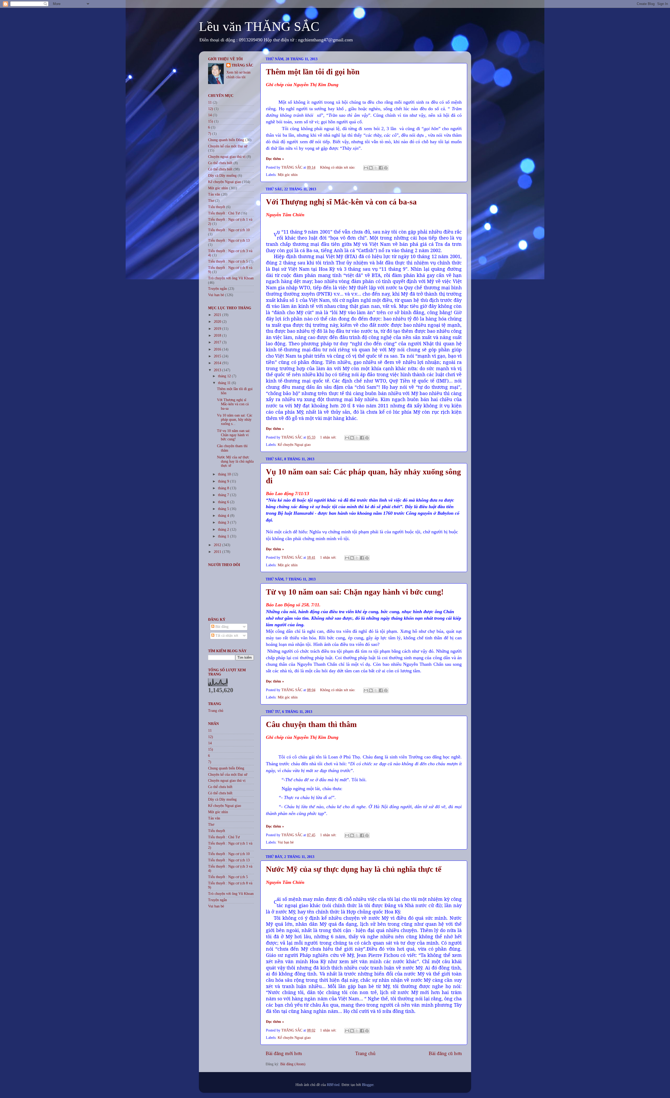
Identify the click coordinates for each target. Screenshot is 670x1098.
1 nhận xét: (329, 437)
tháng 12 (225, 376)
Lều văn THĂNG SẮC (259, 26)
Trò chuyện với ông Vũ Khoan (231, 278)
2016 (218, 349)
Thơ (211, 201)
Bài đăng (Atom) (292, 1064)
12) (210, 109)
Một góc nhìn (288, 175)
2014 (218, 363)
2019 (218, 329)
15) (210, 121)
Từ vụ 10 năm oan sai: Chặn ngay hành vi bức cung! (355, 591)
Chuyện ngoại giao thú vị (226, 157)
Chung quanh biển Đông (226, 140)
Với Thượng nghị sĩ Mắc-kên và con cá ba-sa (341, 201)
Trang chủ (365, 1053)
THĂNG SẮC (242, 65)
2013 (218, 370)
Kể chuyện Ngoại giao (294, 445)
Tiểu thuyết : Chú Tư (224, 213)
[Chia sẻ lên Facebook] (380, 167)
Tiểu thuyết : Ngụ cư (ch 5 (228, 261)
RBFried (333, 1085)
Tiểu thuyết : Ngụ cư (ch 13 (229, 240)
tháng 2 (224, 529)
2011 (218, 552)
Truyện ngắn (217, 289)
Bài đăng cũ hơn (445, 1053)
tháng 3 (224, 522)
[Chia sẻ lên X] (375, 167)
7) (209, 134)
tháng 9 (224, 481)
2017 (218, 342)
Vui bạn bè (286, 842)
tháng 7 (224, 495)
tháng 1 (224, 536)
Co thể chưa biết (220, 163)
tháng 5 (224, 509)
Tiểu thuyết (216, 207)
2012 (218, 545)
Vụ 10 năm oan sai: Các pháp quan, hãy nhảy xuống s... (234, 419)
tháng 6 (224, 502)
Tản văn (214, 194)
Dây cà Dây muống (222, 176)
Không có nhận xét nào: (338, 167)
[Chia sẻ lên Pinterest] (385, 167)
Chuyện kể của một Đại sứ (227, 146)
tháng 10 (225, 474)
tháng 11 (225, 383)
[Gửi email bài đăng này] (365, 167)
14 (210, 115)
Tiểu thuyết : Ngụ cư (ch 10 (229, 230)
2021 (218, 315)
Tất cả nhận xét (226, 635)
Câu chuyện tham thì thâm (311, 724)
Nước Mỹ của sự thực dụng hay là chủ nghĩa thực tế (353, 869)
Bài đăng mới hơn (284, 1053)
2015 (218, 356)
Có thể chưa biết (220, 169)
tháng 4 (224, 516)
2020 (218, 322)
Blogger (367, 1085)
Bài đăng (221, 627)
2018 (218, 335)
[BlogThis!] (370, 167)
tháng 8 (224, 488)
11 (210, 102)
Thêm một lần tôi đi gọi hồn (313, 71)
